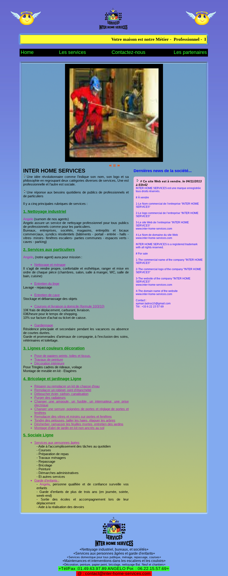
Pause (114, 165)
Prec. (110, 165)
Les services (72, 52)
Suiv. (119, 165)
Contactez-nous (128, 52)
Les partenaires (190, 52)
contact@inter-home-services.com (118, 573)
